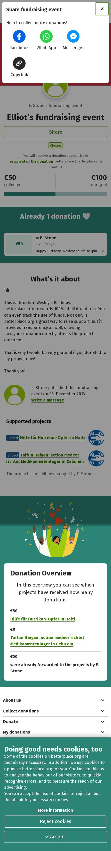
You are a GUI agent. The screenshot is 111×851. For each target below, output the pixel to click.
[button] (19, 36)
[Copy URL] (19, 63)
